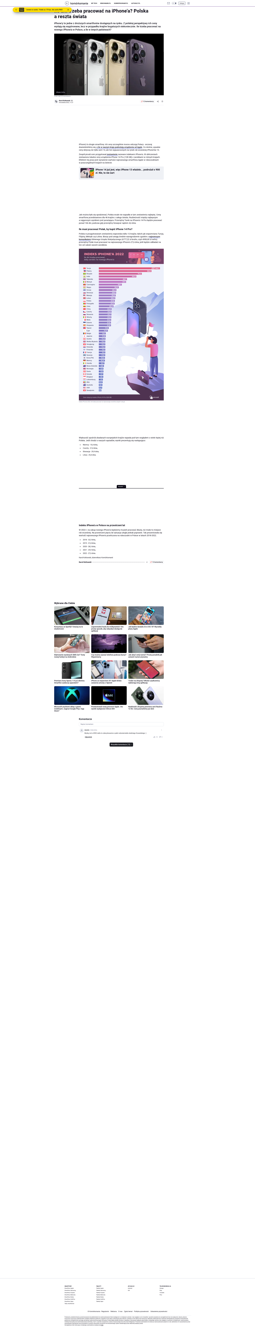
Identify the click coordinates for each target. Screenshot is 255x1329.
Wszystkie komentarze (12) (120, 744)
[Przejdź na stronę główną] (67, 5)
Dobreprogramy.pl (121, 3)
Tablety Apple (99, 1288)
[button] (174, 3)
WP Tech (94, 3)
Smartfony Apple (69, 1288)
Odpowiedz (88, 737)
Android (130, 1288)
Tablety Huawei (100, 1292)
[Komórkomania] (81, 3)
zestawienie (112, 154)
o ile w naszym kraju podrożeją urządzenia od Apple (119, 147)
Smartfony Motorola (70, 1295)
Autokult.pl (135, 3)
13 (157, 737)
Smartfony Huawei (70, 1292)
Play (161, 1290)
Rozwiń (120, 486)
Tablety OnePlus (100, 1299)
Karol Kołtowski (64, 101)
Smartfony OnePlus (70, 1299)
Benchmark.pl (105, 3)
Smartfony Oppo (69, 1301)
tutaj (102, 1325)
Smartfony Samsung (70, 1290)
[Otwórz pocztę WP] (168, 3)
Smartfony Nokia (69, 1297)
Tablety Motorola (100, 1295)
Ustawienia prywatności (158, 1311)
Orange (161, 1288)
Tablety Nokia (100, 1297)
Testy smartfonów (69, 1303)
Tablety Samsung (101, 1290)
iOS (129, 1290)
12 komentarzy (148, 101)
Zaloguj (182, 3)
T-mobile (162, 1292)
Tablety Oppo (99, 1301)
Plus (161, 1295)
